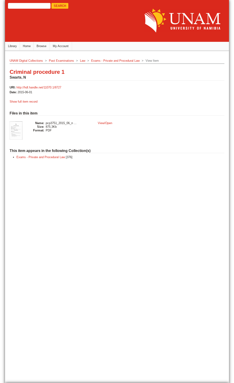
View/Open (105, 123)
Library (12, 46)
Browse (41, 46)
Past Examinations (61, 60)
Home (27, 46)
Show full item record (23, 101)
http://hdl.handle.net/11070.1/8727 (38, 87)
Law (82, 60)
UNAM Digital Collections (26, 60)
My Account (61, 46)
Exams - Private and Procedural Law (115, 60)
